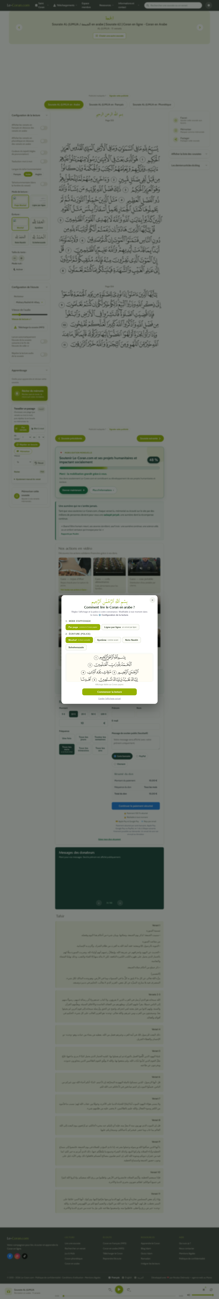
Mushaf (79, 640)
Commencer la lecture (109, 691)
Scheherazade (76, 647)
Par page (82, 627)
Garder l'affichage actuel (109, 698)
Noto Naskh (131, 640)
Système (107, 640)
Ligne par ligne (120, 627)
